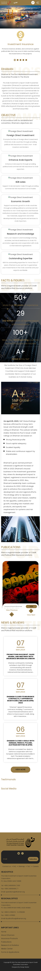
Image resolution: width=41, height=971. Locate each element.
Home (3, 931)
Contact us (6, 866)
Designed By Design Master (20, 967)
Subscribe (33, 859)
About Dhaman (7, 935)
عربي (16, 3)
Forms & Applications (10, 952)
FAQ (14, 866)
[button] (18, 26)
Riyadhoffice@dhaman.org (16, 918)
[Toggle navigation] (38, 2)
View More (20, 769)
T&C (28, 866)
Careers (36, 866)
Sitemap (22, 866)
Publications (6, 942)
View (31, 606)
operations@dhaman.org (15, 892)
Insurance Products (9, 938)
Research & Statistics (10, 945)
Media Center (7, 948)
